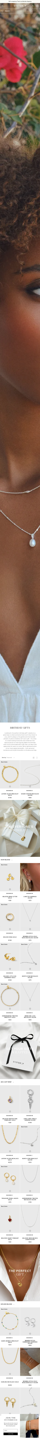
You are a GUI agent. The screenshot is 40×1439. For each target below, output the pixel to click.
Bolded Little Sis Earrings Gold (9, 976)
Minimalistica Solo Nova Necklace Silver (30, 937)
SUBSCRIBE (10, 1433)
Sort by (4, 757)
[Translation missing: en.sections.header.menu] (1, 6)
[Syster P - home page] (20, 6)
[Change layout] (33, 757)
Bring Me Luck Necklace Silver (30, 1016)
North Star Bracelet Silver (30, 1159)
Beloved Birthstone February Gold (10, 1119)
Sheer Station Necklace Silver (30, 794)
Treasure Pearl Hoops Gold (10, 1199)
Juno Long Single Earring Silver (30, 1119)
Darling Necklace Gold (10, 1382)
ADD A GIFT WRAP (6, 1082)
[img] (6, 790)
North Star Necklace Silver (30, 976)
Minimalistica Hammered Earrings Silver (30, 1342)
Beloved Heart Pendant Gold (10, 1238)
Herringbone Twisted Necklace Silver (30, 1199)
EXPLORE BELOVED (6, 1304)
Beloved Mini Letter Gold (10, 897)
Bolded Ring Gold (10, 937)
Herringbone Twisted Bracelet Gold (10, 1016)
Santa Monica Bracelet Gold (10, 1341)
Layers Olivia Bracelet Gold (9, 794)
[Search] (2, 11)
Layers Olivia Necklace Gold (10, 1159)
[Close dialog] (37, 1415)
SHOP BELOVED (5, 860)
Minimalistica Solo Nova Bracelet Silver (30, 1381)
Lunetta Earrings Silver (30, 897)
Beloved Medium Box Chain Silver (30, 1238)
